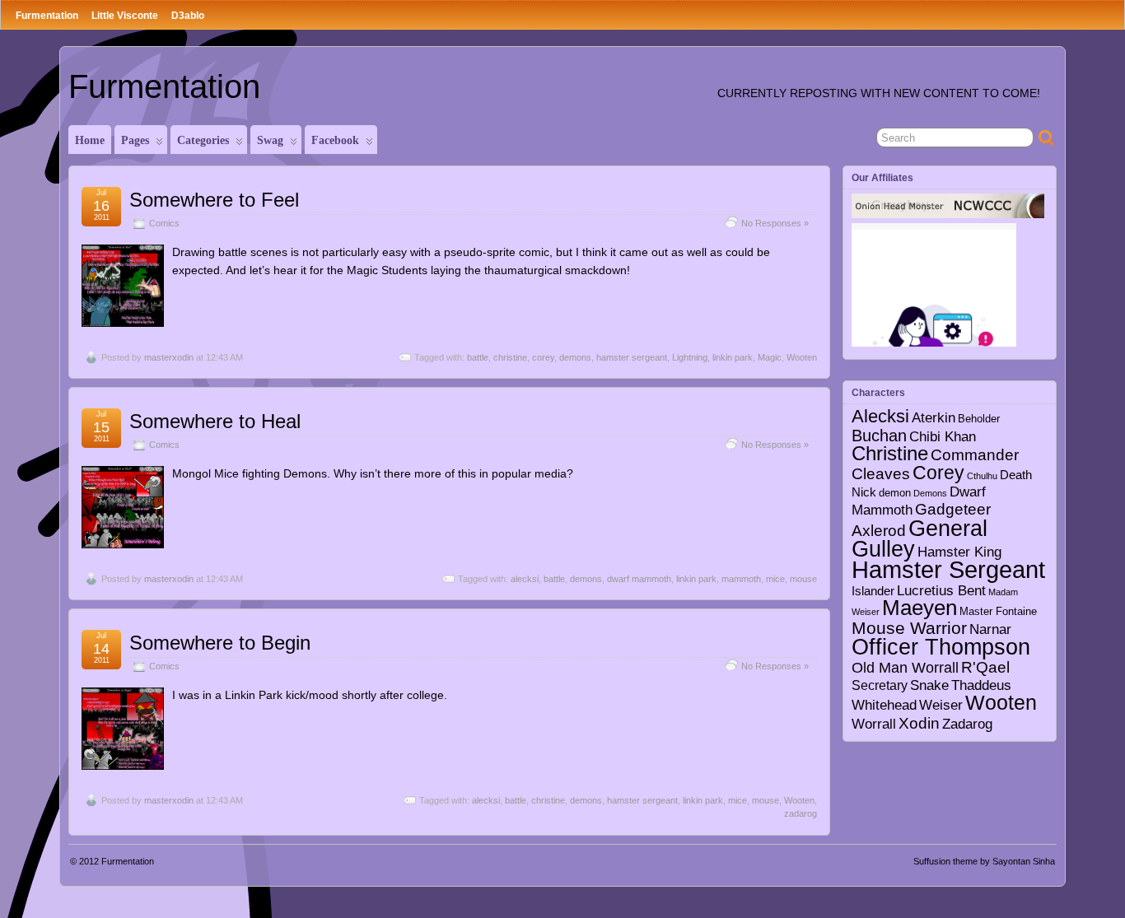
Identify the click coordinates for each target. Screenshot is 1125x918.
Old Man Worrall (905, 667)
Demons (930, 493)
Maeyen (919, 607)
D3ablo (187, 15)
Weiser (941, 705)
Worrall (874, 723)
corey (543, 357)
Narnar (990, 629)
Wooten (802, 357)
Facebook (335, 140)
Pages (135, 140)
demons (575, 357)
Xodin (919, 723)
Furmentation (47, 15)
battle (477, 357)
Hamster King (959, 551)
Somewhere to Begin (219, 642)
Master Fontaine (998, 611)
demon (895, 493)
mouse (803, 579)
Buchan (879, 435)
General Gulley (919, 538)
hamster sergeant (631, 357)
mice (775, 579)
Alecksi (880, 416)
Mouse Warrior (909, 628)
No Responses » (775, 223)
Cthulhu (982, 476)
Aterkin (933, 418)
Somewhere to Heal (215, 421)
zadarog (800, 813)
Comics (164, 223)
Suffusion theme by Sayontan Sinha (984, 861)
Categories (203, 140)
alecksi (525, 579)
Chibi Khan (942, 436)
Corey (938, 472)
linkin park (732, 357)
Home (90, 140)
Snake (929, 685)
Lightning (689, 357)
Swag (270, 140)
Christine (890, 453)
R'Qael (985, 667)
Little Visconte (124, 15)
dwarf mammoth (639, 579)
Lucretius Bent (941, 590)
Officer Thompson (941, 646)
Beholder (979, 419)
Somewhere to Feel (214, 200)
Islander (873, 591)
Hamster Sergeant (948, 569)
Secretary (880, 685)
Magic (770, 357)
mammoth (741, 579)
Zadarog (967, 724)
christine (510, 357)
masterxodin (169, 357)
